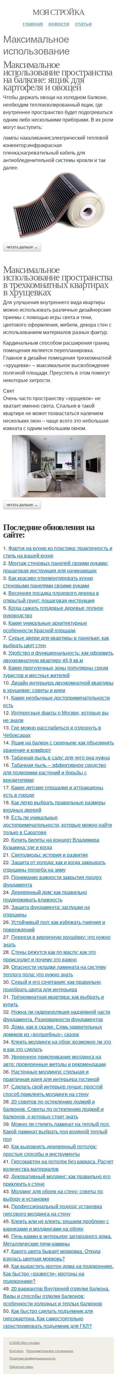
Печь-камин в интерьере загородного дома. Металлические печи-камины (57, 1240)
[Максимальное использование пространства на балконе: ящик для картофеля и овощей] (58, 205)
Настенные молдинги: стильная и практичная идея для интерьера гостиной (51, 1075)
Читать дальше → (22, 247)
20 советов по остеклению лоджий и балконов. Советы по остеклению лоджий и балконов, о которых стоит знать (53, 1109)
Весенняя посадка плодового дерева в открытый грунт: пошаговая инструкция (51, 596)
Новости (58, 23)
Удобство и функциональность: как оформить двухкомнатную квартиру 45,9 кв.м (58, 656)
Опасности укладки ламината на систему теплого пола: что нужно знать (54, 970)
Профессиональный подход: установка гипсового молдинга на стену (52, 1210)
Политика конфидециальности (32, 1358)
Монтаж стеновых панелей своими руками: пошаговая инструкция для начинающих (55, 566)
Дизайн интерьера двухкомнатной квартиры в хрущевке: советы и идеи (58, 686)
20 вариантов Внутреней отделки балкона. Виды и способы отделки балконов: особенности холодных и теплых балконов (56, 1296)
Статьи (83, 23)
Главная (33, 23)
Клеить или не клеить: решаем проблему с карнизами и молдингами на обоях (56, 1225)
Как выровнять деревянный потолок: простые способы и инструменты (50, 1150)
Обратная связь (21, 1366)
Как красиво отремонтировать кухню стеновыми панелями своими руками (48, 581)
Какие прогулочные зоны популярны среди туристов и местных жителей (55, 671)
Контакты (16, 1350)
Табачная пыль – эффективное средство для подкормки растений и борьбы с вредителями (54, 772)
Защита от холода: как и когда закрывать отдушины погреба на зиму (54, 866)
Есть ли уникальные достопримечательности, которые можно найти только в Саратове (57, 825)
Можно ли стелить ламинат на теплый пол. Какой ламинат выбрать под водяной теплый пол (56, 1131)
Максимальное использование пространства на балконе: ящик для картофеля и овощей (57, 75)
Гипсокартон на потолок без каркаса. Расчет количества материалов (58, 1165)
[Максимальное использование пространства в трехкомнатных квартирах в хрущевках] (58, 466)
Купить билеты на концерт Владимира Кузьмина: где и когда (51, 843)
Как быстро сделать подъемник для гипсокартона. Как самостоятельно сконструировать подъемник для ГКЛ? (48, 1318)
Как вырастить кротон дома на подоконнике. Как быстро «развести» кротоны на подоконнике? (58, 1273)
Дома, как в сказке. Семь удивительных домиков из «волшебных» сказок (52, 1030)
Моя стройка (58, 12)
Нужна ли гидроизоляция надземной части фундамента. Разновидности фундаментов (56, 1015)
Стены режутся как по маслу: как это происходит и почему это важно (49, 955)
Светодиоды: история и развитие (49, 854)
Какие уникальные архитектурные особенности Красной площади (45, 626)
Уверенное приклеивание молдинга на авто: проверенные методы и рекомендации (54, 1060)
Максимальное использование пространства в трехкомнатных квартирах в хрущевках (57, 280)
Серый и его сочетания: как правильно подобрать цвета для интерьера (52, 985)
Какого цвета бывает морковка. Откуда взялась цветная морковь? (51, 1254)
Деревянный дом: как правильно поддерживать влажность (45, 895)
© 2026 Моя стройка (24, 1342)
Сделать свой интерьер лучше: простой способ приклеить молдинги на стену (53, 1090)
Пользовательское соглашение (49, 1350)
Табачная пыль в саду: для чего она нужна (60, 757)
